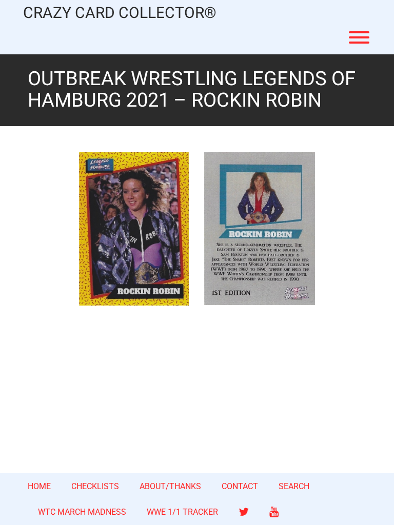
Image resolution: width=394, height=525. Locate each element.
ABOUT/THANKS (170, 486)
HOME (39, 486)
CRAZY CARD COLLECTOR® (119, 13)
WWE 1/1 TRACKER (182, 512)
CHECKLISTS (95, 486)
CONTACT (240, 486)
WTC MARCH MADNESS (82, 512)
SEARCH (294, 486)
